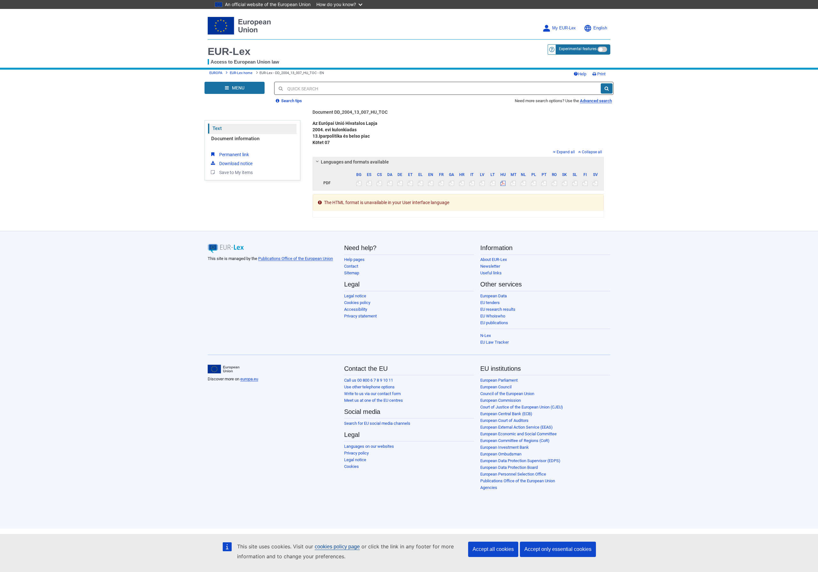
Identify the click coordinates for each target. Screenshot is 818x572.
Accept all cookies (493, 549)
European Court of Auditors (504, 420)
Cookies (351, 466)
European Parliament (499, 380)
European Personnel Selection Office (513, 474)
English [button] (600, 28)
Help (582, 74)
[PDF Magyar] (503, 183)
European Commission (500, 400)
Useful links (491, 273)
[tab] (458, 162)
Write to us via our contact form (372, 393)
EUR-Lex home (241, 73)
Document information (235, 138)
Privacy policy (356, 453)
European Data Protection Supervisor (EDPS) (520, 460)
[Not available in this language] (359, 183)
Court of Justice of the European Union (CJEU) (521, 407)
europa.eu (249, 379)
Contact (351, 266)
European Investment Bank (504, 447)
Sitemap (351, 273)
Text (217, 128)
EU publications (494, 322)
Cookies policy (357, 302)
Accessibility (355, 309)
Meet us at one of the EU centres (373, 400)
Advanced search (596, 100)
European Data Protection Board (509, 467)
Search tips (291, 100)
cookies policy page (337, 546)
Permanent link (234, 154)
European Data (493, 296)
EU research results (497, 309)
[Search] (607, 88)
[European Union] (223, 369)
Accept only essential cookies (557, 549)
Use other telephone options (369, 387)
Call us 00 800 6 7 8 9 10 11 (368, 380)
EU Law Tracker (494, 342)
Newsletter (490, 266)
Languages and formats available (355, 161)
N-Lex (485, 335)
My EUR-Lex (564, 28)
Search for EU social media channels (377, 423)
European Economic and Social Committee (518, 433)
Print (601, 74)
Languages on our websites (369, 446)
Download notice (235, 163)
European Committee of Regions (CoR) (515, 440)
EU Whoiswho (492, 316)
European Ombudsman (500, 454)
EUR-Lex (229, 51)
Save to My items (236, 172)
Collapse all (592, 152)
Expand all (566, 152)
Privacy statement (360, 316)
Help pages (354, 259)
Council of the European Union (507, 393)
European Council (496, 387)
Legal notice (355, 296)
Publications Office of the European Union (295, 258)
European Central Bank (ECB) (506, 413)
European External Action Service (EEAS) (516, 427)
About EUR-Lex (493, 259)
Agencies (488, 487)
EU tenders (490, 302)
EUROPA (215, 73)
